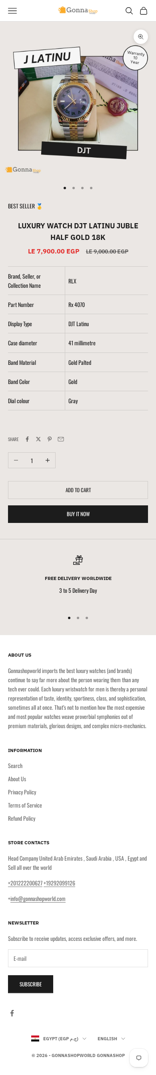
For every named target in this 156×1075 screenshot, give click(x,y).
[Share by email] (61, 439)
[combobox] (108, 304)
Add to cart (78, 490)
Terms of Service (25, 805)
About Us (17, 778)
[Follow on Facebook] (12, 1013)
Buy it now (78, 514)
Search (15, 765)
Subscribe (31, 984)
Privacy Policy (22, 792)
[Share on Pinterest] (49, 439)
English (107, 1038)
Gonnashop (111, 1055)
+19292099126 (59, 883)
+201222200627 (25, 883)
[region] (78, 579)
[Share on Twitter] (38, 439)
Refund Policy (21, 818)
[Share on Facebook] (27, 439)
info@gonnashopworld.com (38, 898)
